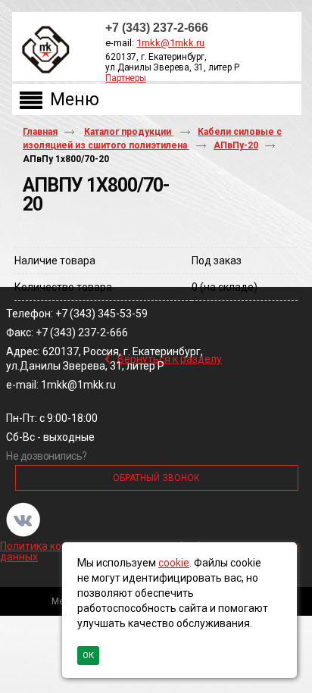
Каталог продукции (128, 131)
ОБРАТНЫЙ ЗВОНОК (156, 478)
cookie (173, 563)
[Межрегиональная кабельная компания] (42, 50)
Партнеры (125, 78)
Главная (40, 131)
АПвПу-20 (236, 145)
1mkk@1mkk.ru (170, 42)
